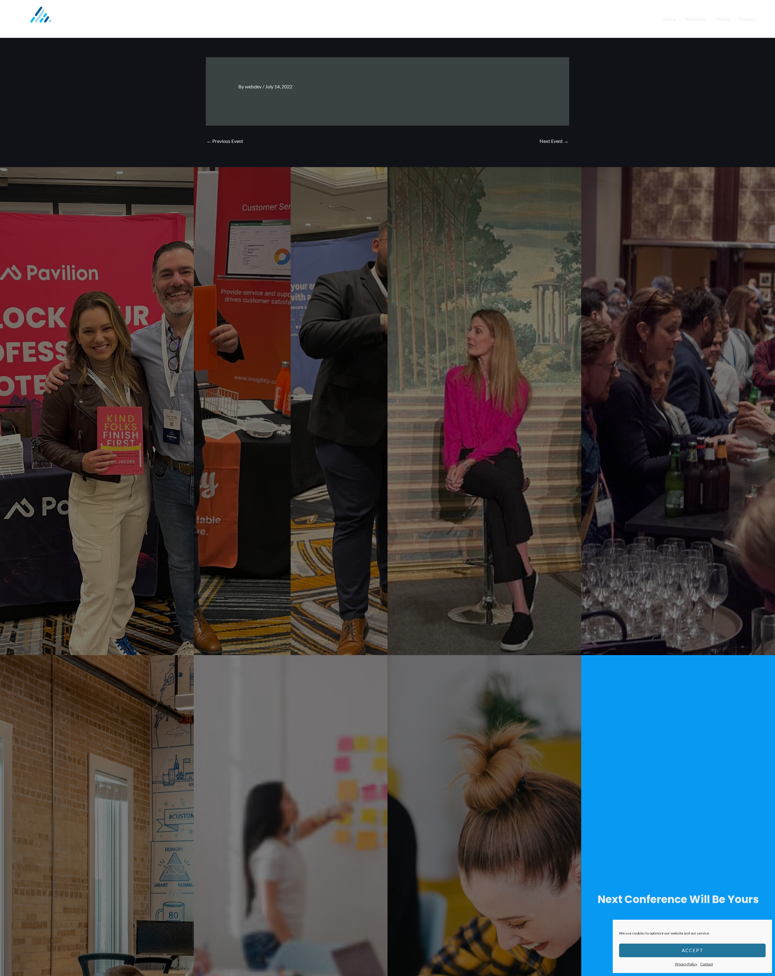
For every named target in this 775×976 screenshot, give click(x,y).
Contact (706, 964)
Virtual (723, 19)
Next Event (554, 141)
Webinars (696, 19)
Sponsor (748, 19)
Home (669, 19)
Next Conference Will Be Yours (678, 899)
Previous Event (224, 141)
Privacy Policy (686, 964)
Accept (692, 950)
